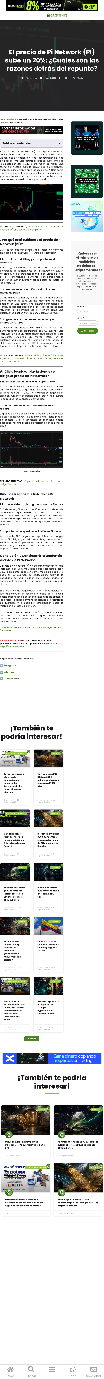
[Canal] (73, 1369)
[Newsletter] (93, 1369)
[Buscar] (31, 1369)
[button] (59, 143)
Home (2, 119)
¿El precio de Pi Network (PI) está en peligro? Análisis (31, 483)
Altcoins (80, 78)
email (80, 318)
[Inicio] (10, 1369)
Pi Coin (28, 628)
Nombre (81, 306)
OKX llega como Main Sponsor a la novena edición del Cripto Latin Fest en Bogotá (14, 840)
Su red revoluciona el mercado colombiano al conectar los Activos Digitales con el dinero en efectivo (14, 783)
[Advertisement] (31, 703)
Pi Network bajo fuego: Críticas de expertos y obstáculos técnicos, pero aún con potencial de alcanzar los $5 (31, 358)
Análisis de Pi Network (13, 628)
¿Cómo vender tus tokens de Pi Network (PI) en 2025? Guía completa (31, 228)
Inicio (10, 1376)
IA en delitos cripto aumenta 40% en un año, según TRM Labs (48, 892)
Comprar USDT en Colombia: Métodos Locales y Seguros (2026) (48, 946)
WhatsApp (11, 672)
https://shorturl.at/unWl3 (13, 646)
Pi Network (44, 628)
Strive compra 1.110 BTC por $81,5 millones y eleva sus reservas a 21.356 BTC (48, 780)
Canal (72, 1376)
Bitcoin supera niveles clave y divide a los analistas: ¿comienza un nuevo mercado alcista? (12, 950)
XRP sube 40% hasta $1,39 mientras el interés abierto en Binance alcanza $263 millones (14, 893)
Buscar (31, 1376)
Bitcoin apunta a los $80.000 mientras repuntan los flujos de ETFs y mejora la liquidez (48, 840)
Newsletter (93, 1376)
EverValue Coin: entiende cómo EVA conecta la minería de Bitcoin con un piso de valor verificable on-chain (14, 1010)
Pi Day (35, 628)
